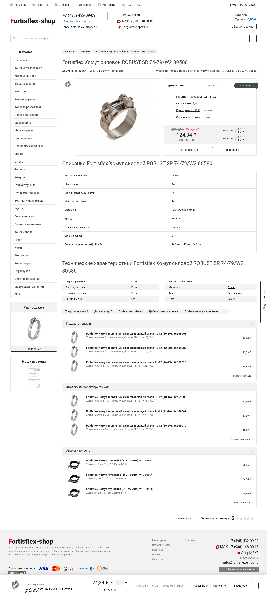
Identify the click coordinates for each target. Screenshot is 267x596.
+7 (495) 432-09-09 (78, 15)
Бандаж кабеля (24, 83)
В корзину (232, 149)
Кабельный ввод (25, 75)
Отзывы (155, 586)
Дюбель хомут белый (131, 311)
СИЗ (17, 294)
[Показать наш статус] (33, 378)
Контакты (108, 4)
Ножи (18, 247)
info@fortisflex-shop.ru (240, 562)
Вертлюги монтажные (28, 200)
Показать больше (241, 375)
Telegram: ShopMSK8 (135, 27)
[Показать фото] (68, 84)
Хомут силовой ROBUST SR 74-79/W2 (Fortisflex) (48, 590)
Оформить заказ (242, 26)
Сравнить (199, 585)
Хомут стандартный (76, 311)
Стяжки (19, 161)
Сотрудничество (161, 545)
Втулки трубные (24, 185)
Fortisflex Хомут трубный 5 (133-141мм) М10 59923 (119, 460)
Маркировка (22, 122)
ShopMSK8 (249, 553)
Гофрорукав (22, 271)
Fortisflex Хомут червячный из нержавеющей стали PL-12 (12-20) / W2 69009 (136, 347)
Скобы (18, 153)
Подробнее (34, 349)
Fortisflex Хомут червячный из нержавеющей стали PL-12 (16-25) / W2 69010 (136, 362)
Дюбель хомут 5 (103, 311)
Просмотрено (240, 585)
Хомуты (19, 177)
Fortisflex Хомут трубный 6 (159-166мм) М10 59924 (119, 474)
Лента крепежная (26, 114)
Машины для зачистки (29, 286)
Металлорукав (24, 130)
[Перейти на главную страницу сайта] (32, 21)
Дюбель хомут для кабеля (163, 311)
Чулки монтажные (26, 192)
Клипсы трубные (25, 99)
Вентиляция (22, 255)
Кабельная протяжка (28, 67)
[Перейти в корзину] (230, 18)
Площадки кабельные (29, 146)
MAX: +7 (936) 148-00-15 (137, 21)
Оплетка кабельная (27, 278)
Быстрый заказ (188, 149)
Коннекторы (22, 263)
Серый (231, 299)
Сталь (231, 287)
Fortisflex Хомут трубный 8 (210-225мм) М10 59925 (119, 489)
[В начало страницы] (255, 585)
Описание (142, 586)
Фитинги (19, 169)
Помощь (20, 4)
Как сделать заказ (172, 586)
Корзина (218, 585)
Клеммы (20, 91)
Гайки (18, 239)
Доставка (85, 4)
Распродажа (159, 540)
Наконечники (23, 138)
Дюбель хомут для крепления (201, 311)
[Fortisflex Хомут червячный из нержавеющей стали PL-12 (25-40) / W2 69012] (33, 329)
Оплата (64, 4)
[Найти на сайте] (253, 38)
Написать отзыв (184, 518)
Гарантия (43, 4)
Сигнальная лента (26, 216)
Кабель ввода (23, 231)
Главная (70, 51)
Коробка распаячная (28, 107)
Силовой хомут (236, 293)
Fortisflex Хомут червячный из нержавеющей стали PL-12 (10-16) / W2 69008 (136, 333)
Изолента (20, 60)
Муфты (19, 208)
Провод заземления (27, 224)
